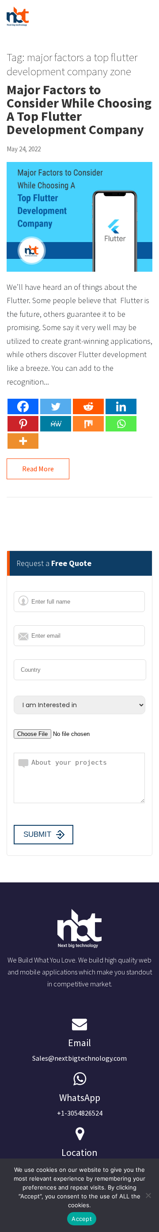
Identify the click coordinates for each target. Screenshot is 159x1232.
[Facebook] (23, 406)
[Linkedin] (121, 406)
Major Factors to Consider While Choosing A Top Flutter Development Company (79, 109)
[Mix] (88, 423)
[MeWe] (55, 423)
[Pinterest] (23, 423)
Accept (82, 1218)
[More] (23, 441)
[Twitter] (55, 406)
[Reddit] (88, 406)
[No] (148, 1195)
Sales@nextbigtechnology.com (79, 1049)
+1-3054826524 (79, 1104)
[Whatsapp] (121, 423)
